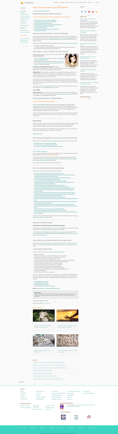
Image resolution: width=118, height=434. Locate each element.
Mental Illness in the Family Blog (67, 194)
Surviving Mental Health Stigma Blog (60, 186)
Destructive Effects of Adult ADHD (42, 195)
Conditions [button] (55, 2)
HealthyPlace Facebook (56, 141)
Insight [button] (71, 2)
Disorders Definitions (24, 14)
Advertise (51, 427)
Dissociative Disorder (40, 397)
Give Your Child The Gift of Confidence (43, 185)
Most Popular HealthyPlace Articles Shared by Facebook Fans (48, 24)
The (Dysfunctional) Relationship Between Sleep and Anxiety (48, 174)
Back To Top (21, 382)
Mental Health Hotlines (25, 38)
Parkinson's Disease (56, 397)
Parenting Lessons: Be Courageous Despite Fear (45, 197)
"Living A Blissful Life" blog (48, 86)
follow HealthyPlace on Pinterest (41, 284)
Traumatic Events (23, 19)
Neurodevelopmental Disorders (59, 393)
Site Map (24, 427)
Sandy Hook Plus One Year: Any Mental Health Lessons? (46, 194)
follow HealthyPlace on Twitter (41, 283)
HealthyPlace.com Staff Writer (41, 11)
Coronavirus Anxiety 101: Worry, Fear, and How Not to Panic (48, 365)
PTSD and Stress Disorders (73, 391)
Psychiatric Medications (25, 16)
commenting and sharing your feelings (63, 94)
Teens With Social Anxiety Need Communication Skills (46, 29)
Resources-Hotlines (37, 409)
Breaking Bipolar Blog (65, 177)
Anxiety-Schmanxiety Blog (52, 176)
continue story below (37, 133)
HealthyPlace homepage (71, 158)
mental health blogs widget (39, 106)
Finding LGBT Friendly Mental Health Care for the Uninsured (48, 211)
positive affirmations (43, 58)
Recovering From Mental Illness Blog (58, 180)
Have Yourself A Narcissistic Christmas (43, 204)
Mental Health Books (24, 30)
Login (94, 2)
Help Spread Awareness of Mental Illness (43, 23)
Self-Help (69, 397)
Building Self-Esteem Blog (59, 185)
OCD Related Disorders (57, 395)
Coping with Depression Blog (56, 173)
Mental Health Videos (24, 25)
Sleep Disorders (23, 21)
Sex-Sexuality (86, 391)
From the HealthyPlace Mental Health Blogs (44, 26)
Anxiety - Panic (23, 399)
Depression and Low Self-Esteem (41, 173)
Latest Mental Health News (40, 30)
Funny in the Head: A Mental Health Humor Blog (63, 204)
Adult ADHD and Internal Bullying (41, 206)
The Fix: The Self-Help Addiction (41, 180)
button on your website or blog (63, 232)
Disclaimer (81, 427)
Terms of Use (60, 427)
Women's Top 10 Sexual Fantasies (87, 19)
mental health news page (58, 252)
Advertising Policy (91, 427)
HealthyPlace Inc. (48, 433)
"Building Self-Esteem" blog (56, 39)
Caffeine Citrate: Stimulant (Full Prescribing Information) (47, 379)
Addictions (22, 395)
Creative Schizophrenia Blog (59, 210)
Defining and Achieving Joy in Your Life (43, 208)
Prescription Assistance (25, 18)
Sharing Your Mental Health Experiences (49, 158)
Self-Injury (69, 399)
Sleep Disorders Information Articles (42, 373)
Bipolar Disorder (39, 391)
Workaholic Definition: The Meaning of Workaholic (45, 143)
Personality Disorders (56, 399)
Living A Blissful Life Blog (58, 208)
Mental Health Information (23, 12)
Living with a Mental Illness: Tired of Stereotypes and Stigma (48, 362)
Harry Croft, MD (46, 303)
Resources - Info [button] (64, 2)
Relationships (70, 393)
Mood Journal (48, 409)
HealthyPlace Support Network (44, 160)
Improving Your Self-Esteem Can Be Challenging (45, 20)
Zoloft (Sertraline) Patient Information (43, 370)
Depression (38, 393)
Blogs (75, 2)
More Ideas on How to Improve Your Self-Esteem (45, 21)
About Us (33, 427)
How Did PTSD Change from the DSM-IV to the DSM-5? (47, 188)
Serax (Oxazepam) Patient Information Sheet (44, 376)
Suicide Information (24, 40)
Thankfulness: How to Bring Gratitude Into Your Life (46, 182)
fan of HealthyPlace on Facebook (47, 286)
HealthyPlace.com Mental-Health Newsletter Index (48, 288)
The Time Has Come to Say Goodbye (42, 179)
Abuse (21, 391)
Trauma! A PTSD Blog (50, 183)
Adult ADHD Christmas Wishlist (58, 206)
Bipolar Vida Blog (55, 179)
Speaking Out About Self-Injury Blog (66, 192)
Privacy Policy (71, 427)
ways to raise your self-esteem (71, 43)
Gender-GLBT (55, 391)
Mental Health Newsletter (23, 28)
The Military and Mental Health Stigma (43, 186)
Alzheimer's (23, 397)
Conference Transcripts (25, 32)
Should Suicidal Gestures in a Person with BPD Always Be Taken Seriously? (51, 198)
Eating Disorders (39, 399)
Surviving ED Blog (47, 203)
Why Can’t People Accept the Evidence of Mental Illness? (47, 177)
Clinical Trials (23, 23)
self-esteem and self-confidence (67, 37)
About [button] (89, 2)
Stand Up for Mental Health (40, 27)
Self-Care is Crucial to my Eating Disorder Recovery (46, 144)
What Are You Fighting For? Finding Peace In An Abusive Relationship (49, 189)
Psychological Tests (82, 2)
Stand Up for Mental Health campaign (45, 232)
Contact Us (42, 427)
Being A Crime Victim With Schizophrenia (43, 210)
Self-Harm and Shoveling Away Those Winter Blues (45, 192)
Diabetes (38, 395)
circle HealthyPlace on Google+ (41, 281)
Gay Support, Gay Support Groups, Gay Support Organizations (48, 146)
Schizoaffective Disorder (88, 393)
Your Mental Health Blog (56, 195)
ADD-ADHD (23, 393)
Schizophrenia (70, 395)
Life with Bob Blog (61, 197)
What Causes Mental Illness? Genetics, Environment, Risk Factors (50, 368)
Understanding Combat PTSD (67, 188)
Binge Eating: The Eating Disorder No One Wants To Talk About (48, 201)
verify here (77, 406)
